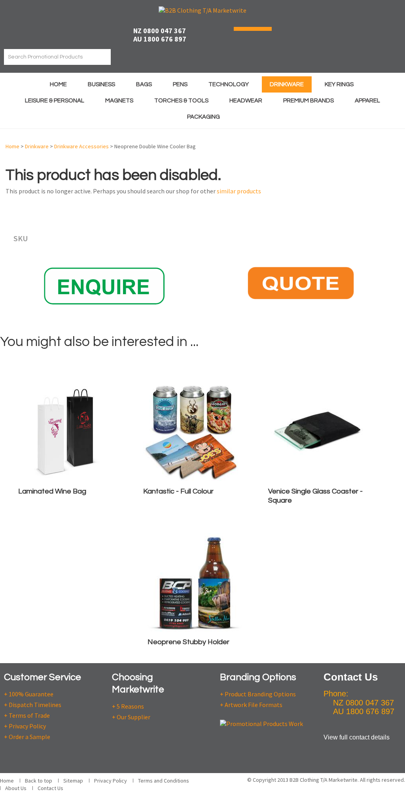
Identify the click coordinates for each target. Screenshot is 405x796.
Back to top (38, 781)
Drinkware (287, 84)
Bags (144, 84)
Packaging (203, 117)
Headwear (245, 101)
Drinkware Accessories (81, 146)
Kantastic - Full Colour (178, 491)
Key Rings (339, 84)
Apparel (367, 101)
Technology (228, 84)
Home (58, 84)
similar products (239, 191)
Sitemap (73, 781)
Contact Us (50, 788)
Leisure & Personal (54, 101)
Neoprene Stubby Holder (188, 642)
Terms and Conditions (163, 781)
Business (101, 84)
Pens (180, 84)
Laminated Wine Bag (52, 491)
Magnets (119, 101)
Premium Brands (308, 101)
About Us (15, 788)
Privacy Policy (110, 781)
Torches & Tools (181, 101)
